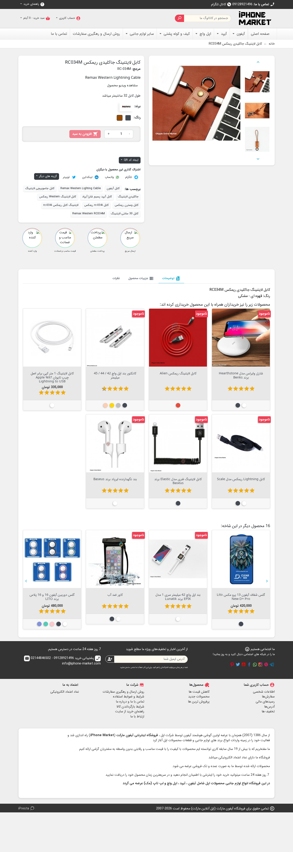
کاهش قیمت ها (199, 691)
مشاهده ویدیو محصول (122, 85)
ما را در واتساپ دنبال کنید (254, 664)
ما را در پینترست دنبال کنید (232, 664)
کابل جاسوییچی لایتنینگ (39, 188)
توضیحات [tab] (171, 278)
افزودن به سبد (85, 134)
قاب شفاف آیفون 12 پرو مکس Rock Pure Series (178, 596)
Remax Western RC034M (88, 213)
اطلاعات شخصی (264, 691)
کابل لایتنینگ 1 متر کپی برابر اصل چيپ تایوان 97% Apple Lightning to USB (52, 377)
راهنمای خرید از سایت (129, 711)
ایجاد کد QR (130, 160)
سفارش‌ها (268, 696)
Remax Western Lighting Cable (80, 188)
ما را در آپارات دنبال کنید (266, 664)
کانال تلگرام (221, 4)
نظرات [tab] (116, 278)
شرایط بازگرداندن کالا (130, 706)
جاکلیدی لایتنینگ (128, 196)
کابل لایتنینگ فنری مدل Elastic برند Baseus (178, 481)
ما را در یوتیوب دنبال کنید (243, 664)
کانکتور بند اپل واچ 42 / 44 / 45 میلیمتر (115, 375)
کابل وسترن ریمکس (126, 205)
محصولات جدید (198, 696)
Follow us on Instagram (260, 664)
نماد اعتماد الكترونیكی (64, 691)
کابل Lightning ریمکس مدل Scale (241, 479)
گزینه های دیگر (47, 176)
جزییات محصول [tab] (141, 278)
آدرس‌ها (269, 706)
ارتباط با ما (137, 716)
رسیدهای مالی (265, 701)
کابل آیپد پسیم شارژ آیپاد (97, 196)
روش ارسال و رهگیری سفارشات (123, 691)
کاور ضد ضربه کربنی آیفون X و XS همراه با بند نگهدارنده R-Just (241, 596)
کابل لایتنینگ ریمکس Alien (178, 373)
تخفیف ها (268, 711)
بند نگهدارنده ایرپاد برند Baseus (115, 479)
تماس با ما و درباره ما (130, 701)
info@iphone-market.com (63, 661)
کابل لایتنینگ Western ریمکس (57, 196)
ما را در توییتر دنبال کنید (237, 664)
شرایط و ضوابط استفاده (128, 696)
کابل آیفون (113, 188)
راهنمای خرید (33, 4)
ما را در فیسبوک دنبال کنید (249, 664)
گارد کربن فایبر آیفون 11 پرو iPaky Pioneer (52, 596)
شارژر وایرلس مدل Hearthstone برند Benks (241, 375)
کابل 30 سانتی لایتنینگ (124, 213)
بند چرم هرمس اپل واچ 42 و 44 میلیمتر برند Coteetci (115, 596)
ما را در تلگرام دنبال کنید (271, 664)
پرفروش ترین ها (198, 701)
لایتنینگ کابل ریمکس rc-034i (60, 205)
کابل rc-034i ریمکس (96, 205)
